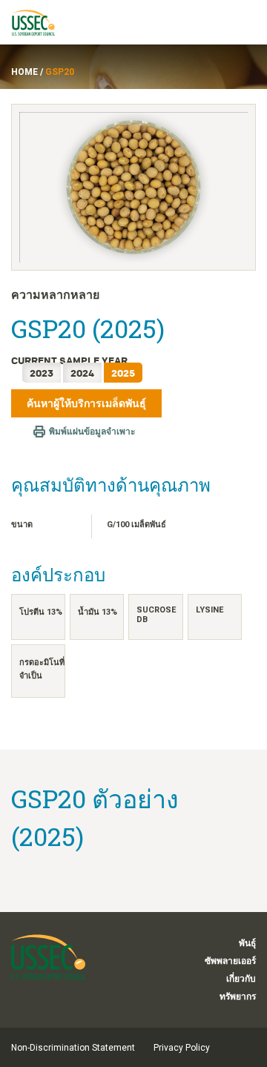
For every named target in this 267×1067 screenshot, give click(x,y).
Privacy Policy (182, 1048)
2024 (82, 372)
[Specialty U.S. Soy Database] (40, 22)
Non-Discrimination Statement (73, 1048)
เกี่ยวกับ (241, 979)
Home (24, 72)
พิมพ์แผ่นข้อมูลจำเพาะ (92, 431)
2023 (41, 372)
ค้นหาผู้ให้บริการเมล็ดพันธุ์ (86, 403)
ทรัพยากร (238, 996)
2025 (123, 372)
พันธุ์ (247, 943)
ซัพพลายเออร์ (230, 961)
